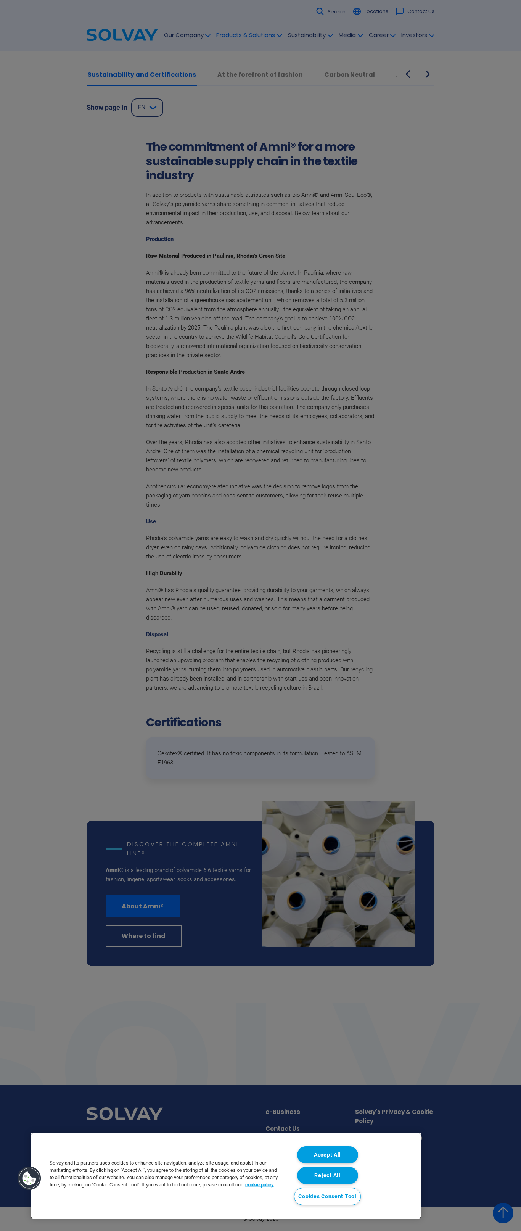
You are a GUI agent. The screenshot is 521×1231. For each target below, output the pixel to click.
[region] (226, 1176)
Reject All (327, 1175)
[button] (29, 1178)
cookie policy (259, 1185)
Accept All (327, 1155)
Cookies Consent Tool (327, 1196)
